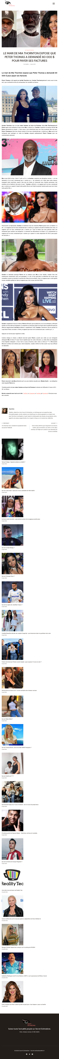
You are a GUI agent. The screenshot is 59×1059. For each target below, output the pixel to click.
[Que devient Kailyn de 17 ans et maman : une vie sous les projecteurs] (29, 792)
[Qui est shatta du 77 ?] (29, 763)
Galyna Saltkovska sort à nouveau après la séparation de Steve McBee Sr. (21, 919)
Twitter (25, 393)
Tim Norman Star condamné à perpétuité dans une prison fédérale (14, 426)
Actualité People (29, 50)
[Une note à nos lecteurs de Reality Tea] (29, 877)
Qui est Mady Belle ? (7, 719)
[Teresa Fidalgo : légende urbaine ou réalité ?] (29, 449)
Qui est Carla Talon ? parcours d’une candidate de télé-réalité (18, 490)
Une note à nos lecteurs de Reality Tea (12, 890)
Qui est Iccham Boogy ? (8, 548)
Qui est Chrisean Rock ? (8, 576)
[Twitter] (29, 1054)
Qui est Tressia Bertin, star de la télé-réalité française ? (16, 747)
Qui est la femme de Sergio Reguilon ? (12, 862)
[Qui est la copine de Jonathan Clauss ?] (29, 592)
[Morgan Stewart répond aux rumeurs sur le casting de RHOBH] (29, 934)
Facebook (45, 393)
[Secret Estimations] (10, 3)
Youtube (38, 393)
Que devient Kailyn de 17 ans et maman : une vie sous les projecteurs (20, 805)
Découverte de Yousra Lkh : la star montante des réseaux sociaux (19, 690)
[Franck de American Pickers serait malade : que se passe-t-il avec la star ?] (29, 649)
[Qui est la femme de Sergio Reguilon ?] (29, 849)
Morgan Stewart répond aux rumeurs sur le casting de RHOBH (18, 947)
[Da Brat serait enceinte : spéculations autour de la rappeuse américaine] (29, 506)
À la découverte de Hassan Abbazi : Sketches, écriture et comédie (19, 833)
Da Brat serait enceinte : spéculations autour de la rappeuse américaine (21, 519)
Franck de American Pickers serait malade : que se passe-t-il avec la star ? (21, 662)
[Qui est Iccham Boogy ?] (29, 535)
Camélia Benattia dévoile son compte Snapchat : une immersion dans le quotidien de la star (26, 633)
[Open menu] (54, 3)
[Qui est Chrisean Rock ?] (29, 563)
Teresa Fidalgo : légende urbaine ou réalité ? (13, 462)
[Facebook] (26, 1054)
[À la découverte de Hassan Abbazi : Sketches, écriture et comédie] (29, 820)
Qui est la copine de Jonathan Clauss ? (12, 605)
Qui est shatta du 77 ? (8, 776)
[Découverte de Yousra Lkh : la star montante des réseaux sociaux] (29, 677)
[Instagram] (32, 1054)
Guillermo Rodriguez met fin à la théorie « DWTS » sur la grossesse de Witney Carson (24, 976)
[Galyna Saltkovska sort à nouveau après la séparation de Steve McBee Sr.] (29, 906)
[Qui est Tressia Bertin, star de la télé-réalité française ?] (29, 734)
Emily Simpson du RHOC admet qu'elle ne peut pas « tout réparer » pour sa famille (24, 1004)
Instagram (32, 393)
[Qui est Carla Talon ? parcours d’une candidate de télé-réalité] (29, 478)
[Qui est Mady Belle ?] (29, 706)
